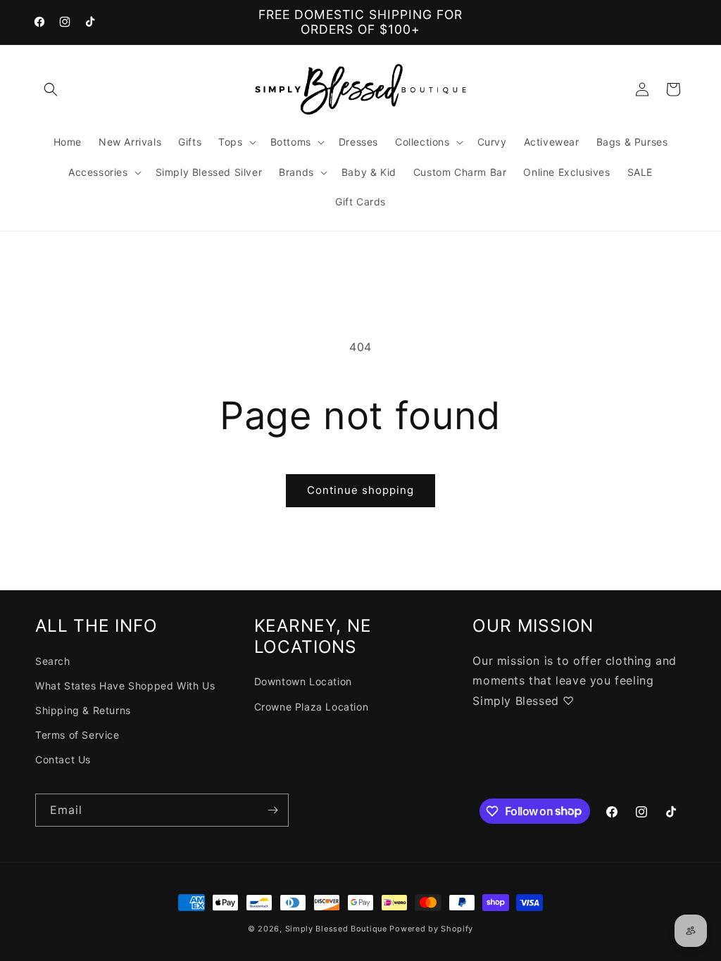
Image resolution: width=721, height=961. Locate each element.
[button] (50, 89)
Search (52, 661)
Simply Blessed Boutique (336, 929)
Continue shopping (360, 490)
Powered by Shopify (431, 929)
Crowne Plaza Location (311, 707)
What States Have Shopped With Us (125, 686)
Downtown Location (303, 681)
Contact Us (63, 759)
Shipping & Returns (83, 710)
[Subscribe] (272, 810)
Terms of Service (77, 735)
